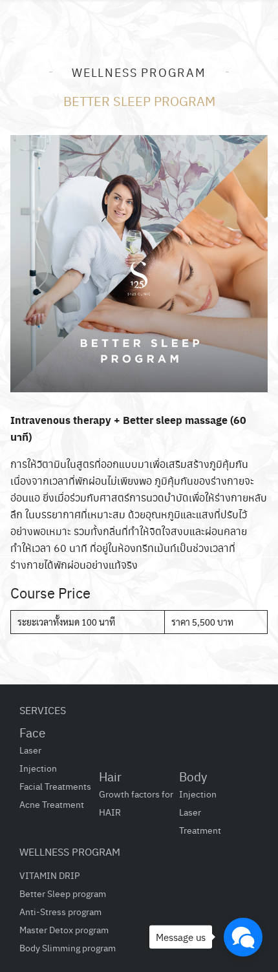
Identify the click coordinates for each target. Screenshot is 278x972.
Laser (30, 749)
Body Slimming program (67, 947)
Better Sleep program (62, 893)
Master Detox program (64, 929)
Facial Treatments (55, 785)
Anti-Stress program (60, 911)
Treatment (200, 829)
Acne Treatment (51, 804)
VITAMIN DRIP (49, 875)
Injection (38, 767)
